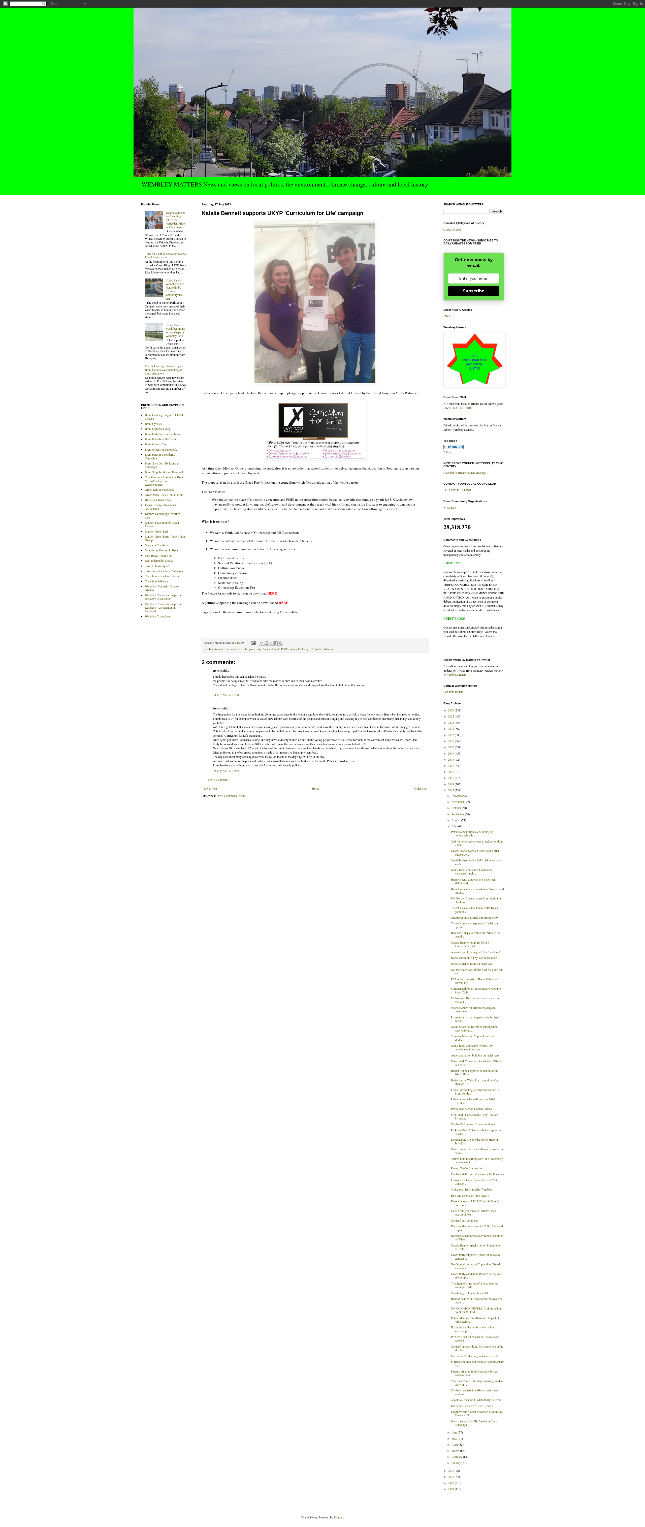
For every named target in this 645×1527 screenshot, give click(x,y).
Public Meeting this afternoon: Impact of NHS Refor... (475, 1319)
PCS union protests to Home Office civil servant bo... (475, 981)
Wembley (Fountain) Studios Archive (162, 588)
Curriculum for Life (236, 649)
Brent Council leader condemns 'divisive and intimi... (477, 890)
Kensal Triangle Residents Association (160, 506)
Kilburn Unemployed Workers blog (163, 515)
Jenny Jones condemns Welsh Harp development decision (472, 1047)
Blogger (338, 1517)
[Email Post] (253, 642)
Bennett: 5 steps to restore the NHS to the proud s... (475, 934)
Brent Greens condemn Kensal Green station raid (473, 881)
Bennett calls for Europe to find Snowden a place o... (476, 1300)
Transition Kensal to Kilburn (162, 576)
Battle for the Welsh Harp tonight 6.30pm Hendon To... (475, 1082)
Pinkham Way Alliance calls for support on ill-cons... (476, 1132)
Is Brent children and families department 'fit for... (477, 1363)
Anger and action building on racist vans (475, 1055)
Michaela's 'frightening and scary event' (474, 1356)
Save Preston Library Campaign (164, 571)
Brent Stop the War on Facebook (164, 472)
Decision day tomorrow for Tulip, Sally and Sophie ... (477, 1228)
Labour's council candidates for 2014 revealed (473, 1101)
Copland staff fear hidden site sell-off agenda (477, 1174)
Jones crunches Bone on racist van (471, 963)
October (457, 808)
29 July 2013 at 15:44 (226, 771)
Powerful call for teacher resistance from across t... (475, 1338)
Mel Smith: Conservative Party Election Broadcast (474, 1116)
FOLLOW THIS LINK (457, 490)
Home (315, 788)
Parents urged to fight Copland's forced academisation (474, 1373)
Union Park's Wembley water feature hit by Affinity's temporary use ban (175, 289)
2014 (451, 784)
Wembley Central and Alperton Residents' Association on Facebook (163, 607)
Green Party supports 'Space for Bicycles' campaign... (475, 1256)
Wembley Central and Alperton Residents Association (163, 597)
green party (255, 649)
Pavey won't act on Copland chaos (471, 1109)
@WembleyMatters (454, 674)
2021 (451, 741)
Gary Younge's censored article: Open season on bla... (473, 1212)
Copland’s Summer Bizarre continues (473, 1124)
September (458, 814)
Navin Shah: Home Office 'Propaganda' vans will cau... (474, 1028)
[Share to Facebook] (275, 643)
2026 (451, 710)
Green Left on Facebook (159, 489)
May (455, 1438)
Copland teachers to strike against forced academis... (475, 1392)
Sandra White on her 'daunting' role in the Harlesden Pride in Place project (175, 219)
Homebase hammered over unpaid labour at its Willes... (477, 1237)
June (455, 1432)
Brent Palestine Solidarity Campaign (160, 456)
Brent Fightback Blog (158, 429)
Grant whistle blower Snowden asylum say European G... (476, 1413)
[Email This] (261, 643)
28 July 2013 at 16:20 (226, 695)
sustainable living (298, 649)
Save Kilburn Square (157, 566)
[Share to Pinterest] (280, 643)
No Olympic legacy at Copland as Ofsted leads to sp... (475, 1266)
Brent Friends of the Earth (160, 439)
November (458, 802)
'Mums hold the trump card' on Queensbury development (477, 1160)
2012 (451, 1471)
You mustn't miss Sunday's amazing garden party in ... (477, 1382)
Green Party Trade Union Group (164, 495)
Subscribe (474, 291)
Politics (447, 452)
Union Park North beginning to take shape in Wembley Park (175, 330)
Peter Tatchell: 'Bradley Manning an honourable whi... (472, 833)
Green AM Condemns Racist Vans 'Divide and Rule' (476, 1063)
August (456, 820)
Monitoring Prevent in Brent (162, 550)
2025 (451, 716)
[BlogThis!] (266, 643)
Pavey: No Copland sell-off (467, 1168)
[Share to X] (271, 643)
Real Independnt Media (159, 560)
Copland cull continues (464, 1220)
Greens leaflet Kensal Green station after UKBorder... (475, 852)
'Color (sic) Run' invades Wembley (471, 1189)
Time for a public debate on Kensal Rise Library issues (165, 255)
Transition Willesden (157, 581)
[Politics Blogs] (453, 448)
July (454, 826)
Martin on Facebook (157, 545)
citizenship (218, 649)
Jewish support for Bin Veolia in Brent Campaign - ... (474, 1423)
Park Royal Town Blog (158, 555)
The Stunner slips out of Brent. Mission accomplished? (474, 1285)
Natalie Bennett (271, 649)
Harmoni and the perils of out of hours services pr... (474, 1329)
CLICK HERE (452, 229)
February (457, 1457)
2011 (451, 1477)
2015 (451, 778)
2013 (451, 790)
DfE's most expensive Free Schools (472, 1406)
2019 (451, 753)
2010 (451, 1483)
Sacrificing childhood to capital (469, 1293)
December (458, 796)
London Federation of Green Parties (162, 524)
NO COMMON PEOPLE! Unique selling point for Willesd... (476, 1310)
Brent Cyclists (153, 424)
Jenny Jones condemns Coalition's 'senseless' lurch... (471, 871)
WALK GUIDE (462, 408)
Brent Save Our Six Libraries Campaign (162, 465)
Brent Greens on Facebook (161, 449)
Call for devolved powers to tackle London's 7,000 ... (477, 843)
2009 (451, 1489)
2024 (451, 723)
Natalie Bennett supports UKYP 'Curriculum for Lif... (470, 944)
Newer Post (210, 788)
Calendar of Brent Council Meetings (465, 473)
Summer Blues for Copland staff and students (473, 1038)
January (457, 1463)
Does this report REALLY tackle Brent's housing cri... (475, 1203)
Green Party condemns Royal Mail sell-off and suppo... (476, 1275)
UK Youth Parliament (321, 649)
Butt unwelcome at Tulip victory (470, 1195)
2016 (451, 772)
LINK (447, 316)
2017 (451, 766)
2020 (451, 747)
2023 (451, 729)
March (456, 1451)
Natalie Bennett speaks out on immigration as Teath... (476, 1247)
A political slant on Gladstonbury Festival (476, 1400)
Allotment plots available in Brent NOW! (475, 917)
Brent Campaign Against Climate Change (164, 416)
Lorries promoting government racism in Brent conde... (475, 1091)
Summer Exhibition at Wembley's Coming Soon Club (476, 990)
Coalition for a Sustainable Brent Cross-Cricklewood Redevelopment (164, 480)
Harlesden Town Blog (158, 500)
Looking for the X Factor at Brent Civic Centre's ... (474, 1182)
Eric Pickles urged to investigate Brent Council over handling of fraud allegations (164, 369)
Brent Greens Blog (156, 444)
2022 (451, 735)
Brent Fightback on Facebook (162, 434)
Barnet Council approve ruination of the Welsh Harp (474, 1072)
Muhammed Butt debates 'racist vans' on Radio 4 (475, 1000)
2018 (451, 759)
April (455, 1444)
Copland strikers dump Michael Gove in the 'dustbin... (477, 1348)
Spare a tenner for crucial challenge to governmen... (473, 1009)
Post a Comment (218, 779)
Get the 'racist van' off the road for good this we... (477, 971)
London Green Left (156, 531)
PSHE (284, 649)
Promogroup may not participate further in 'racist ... (476, 1019)
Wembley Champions (157, 616)
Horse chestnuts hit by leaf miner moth (474, 958)
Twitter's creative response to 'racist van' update (474, 925)
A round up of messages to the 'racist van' (476, 952)
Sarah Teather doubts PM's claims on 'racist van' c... (477, 862)
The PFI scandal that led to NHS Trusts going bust (474, 909)
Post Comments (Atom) (232, 796)
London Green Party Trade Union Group (165, 538)
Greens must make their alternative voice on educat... (477, 1151)
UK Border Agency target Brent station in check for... (476, 900)
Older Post (420, 788)
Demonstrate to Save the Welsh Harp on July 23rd (475, 1141)
